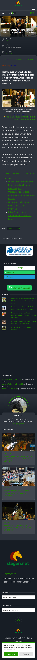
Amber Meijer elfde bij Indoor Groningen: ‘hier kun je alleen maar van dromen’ (18, 527)
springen (7, 522)
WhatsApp (10, 272)
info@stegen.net (18, 424)
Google (20, 268)
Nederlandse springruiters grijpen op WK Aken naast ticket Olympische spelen (23, 301)
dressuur (7, 453)
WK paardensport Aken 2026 (12, 379)
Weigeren (26, 654)
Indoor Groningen (14, 228)
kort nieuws (9, 53)
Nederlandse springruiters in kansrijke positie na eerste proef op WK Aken (23, 315)
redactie (8, 41)
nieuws (6, 488)
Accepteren (11, 654)
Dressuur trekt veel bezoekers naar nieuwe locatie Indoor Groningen (16, 493)
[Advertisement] (18, 352)
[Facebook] (31, 13)
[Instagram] (34, 13)
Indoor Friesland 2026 (9, 389)
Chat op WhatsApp (21, 287)
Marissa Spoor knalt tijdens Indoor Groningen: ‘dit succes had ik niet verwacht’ (18, 458)
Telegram (10, 277)
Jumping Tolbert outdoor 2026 (12, 384)
